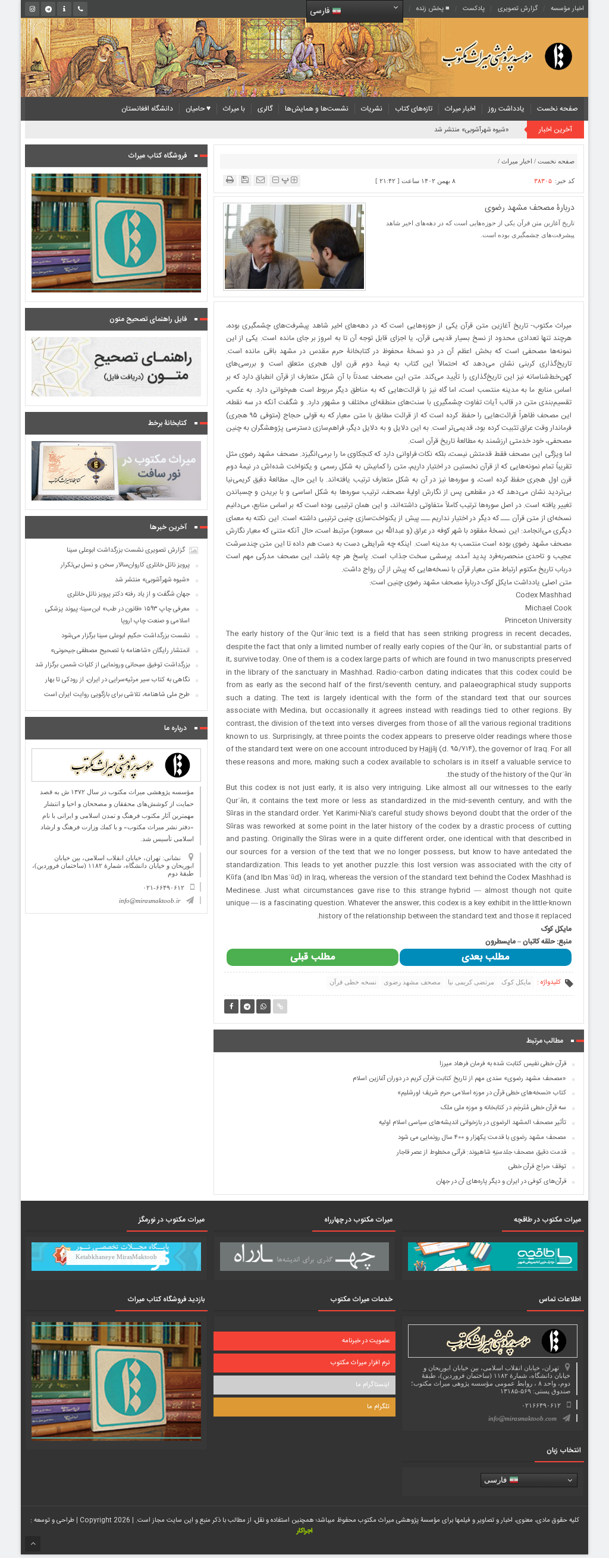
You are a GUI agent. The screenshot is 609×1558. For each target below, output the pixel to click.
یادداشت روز (506, 109)
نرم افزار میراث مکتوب (360, 1363)
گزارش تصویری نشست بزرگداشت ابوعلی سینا (126, 550)
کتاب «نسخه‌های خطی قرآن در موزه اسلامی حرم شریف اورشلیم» (481, 1093)
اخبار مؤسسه (567, 9)
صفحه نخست (557, 109)
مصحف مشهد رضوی (412, 982)
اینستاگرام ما (373, 1385)
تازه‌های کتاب (413, 109)
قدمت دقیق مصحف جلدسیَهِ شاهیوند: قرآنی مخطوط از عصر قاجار (481, 1152)
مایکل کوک (516, 982)
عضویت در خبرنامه (366, 1341)
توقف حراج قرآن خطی (537, 1167)
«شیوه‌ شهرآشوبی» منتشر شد (471, 130)
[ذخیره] (245, 179)
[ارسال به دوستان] (260, 179)
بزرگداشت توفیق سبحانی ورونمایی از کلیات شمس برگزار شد (112, 665)
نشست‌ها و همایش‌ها (317, 109)
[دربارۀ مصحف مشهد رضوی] (294, 245)
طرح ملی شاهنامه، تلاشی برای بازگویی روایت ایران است (117, 695)
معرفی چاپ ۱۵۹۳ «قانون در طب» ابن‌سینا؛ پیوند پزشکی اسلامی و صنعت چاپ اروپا (117, 615)
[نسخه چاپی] (230, 179)
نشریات (371, 109)
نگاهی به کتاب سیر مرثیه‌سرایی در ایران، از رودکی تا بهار (117, 680)
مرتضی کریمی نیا (471, 982)
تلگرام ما (378, 1407)
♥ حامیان (198, 109)
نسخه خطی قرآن (352, 982)
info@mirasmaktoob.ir (149, 900)
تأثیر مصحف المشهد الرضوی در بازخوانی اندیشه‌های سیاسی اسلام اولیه (472, 1123)
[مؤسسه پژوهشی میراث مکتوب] (491, 55)
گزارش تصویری (518, 9)
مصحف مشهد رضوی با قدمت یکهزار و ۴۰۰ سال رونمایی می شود (482, 1137)
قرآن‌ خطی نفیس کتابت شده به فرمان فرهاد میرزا (503, 1064)
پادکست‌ (474, 9)
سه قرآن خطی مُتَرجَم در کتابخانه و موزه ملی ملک (503, 1108)
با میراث (234, 109)
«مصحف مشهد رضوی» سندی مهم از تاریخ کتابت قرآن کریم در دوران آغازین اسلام (459, 1079)
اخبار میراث (460, 109)
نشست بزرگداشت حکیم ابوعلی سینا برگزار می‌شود (125, 636)
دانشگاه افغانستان (147, 109)
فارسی (321, 11)
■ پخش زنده (433, 9)
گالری (265, 109)
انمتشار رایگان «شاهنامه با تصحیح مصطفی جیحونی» (120, 651)
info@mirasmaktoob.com (522, 1418)
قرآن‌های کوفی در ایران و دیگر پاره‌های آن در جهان (501, 1181)
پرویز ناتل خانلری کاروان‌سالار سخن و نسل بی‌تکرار (125, 565)
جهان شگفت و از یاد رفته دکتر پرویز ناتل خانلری (128, 594)
